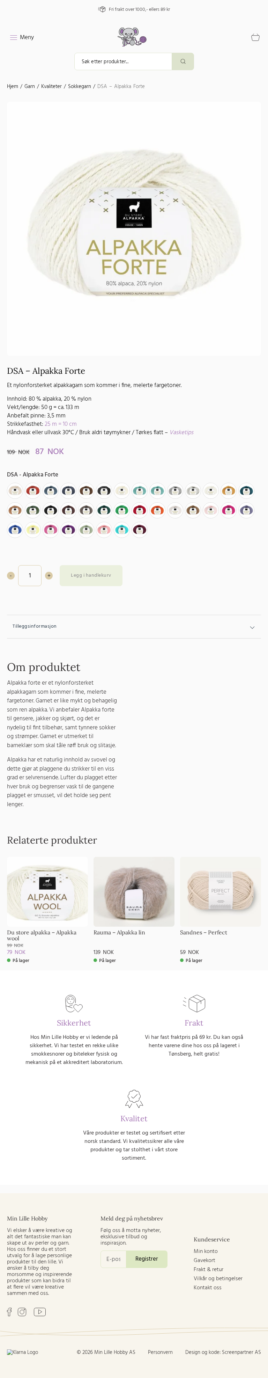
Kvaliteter (51, 86)
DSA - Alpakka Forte (32, 475)
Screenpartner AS (241, 1352)
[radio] (15, 491)
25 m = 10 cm (61, 424)
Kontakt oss (208, 1288)
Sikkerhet (74, 1023)
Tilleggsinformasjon (35, 626)
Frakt (194, 1023)
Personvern (160, 1352)
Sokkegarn (79, 86)
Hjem (12, 86)
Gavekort (204, 1260)
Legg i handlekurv (91, 575)
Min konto (206, 1251)
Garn (29, 86)
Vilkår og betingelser (218, 1279)
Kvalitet (134, 1118)
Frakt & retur (208, 1270)
